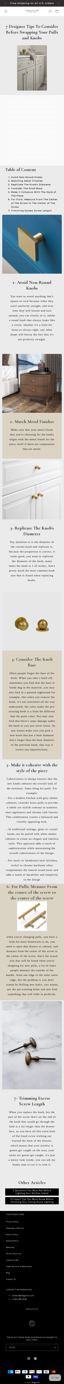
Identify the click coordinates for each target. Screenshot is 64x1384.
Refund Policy (12, 1241)
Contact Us (11, 1279)
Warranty (10, 1247)
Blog (8, 1273)
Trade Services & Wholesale (19, 1266)
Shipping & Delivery (15, 1228)
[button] (6, 11)
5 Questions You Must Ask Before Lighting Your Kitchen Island (32, 1192)
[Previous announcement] (5, 3)
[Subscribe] (54, 1347)
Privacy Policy (12, 1222)
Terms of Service (14, 1254)
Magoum (35, 1382)
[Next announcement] (58, 3)
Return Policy (12, 1234)
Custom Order (12, 1260)
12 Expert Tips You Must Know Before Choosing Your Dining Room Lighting (32, 1200)
